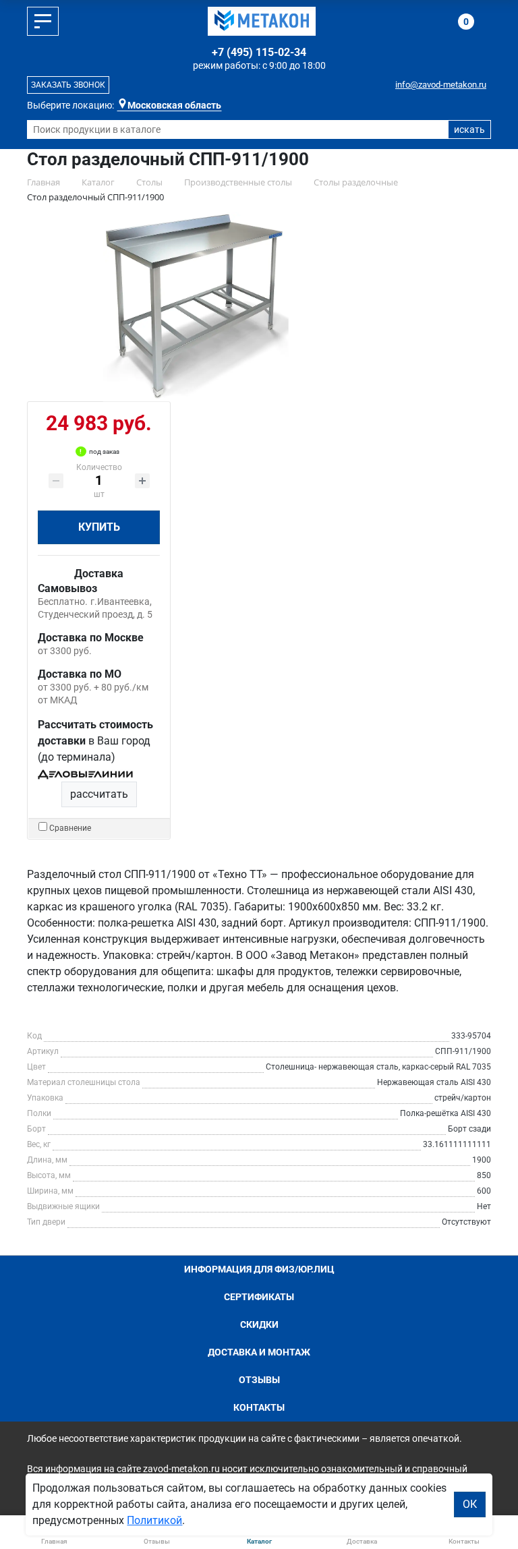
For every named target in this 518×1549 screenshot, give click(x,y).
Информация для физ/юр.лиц (259, 1269)
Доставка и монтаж (259, 1352)
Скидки (259, 1324)
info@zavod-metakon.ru (440, 85)
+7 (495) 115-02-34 (259, 52)
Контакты (259, 1407)
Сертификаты (259, 1296)
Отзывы (259, 1379)
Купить (99, 527)
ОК (470, 1504)
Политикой (154, 1520)
